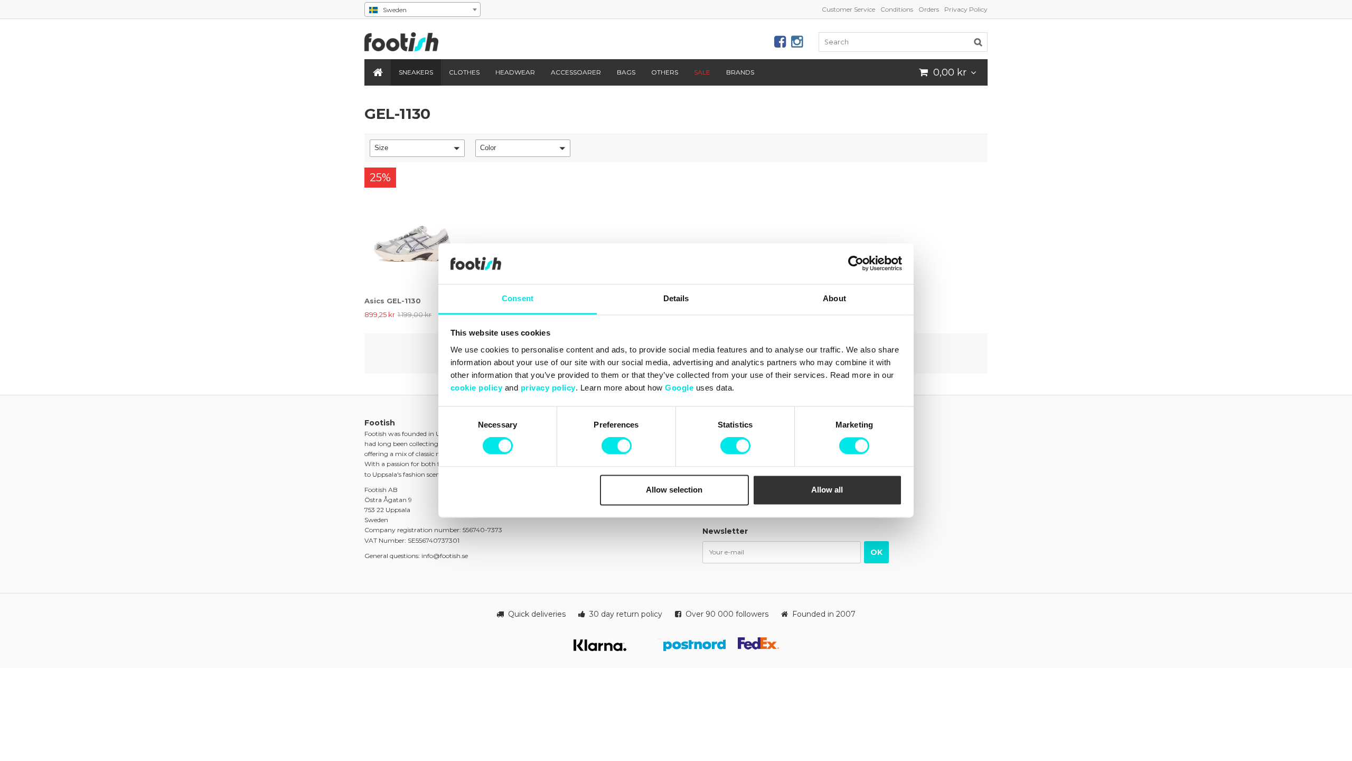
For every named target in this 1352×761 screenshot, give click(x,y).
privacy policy (548, 387)
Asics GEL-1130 (392, 300)
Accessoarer (576, 72)
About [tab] (834, 298)
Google (679, 387)
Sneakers (416, 72)
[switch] (617, 446)
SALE (702, 72)
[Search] (978, 42)
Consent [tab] (517, 298)
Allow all (827, 489)
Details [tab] (676, 298)
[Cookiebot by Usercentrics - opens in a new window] (856, 264)
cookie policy (476, 387)
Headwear (515, 72)
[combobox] (422, 9)
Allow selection (674, 489)
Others (664, 72)
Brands (740, 72)
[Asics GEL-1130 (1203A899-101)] (413, 229)
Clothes (464, 72)
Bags (626, 72)
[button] (417, 148)
